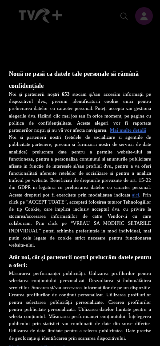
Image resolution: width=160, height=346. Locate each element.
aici (135, 194)
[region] (80, 190)
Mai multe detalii (128, 130)
